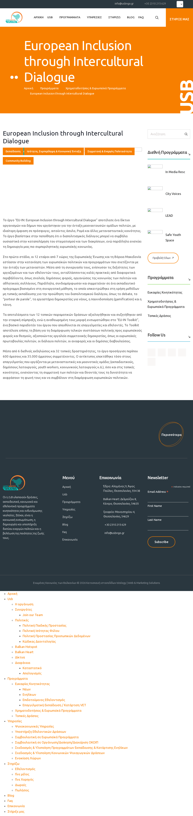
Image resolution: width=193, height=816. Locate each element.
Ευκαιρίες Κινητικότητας (165, 292)
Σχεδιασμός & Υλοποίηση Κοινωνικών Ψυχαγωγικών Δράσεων (60, 753)
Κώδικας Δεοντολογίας (39, 641)
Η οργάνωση (24, 604)
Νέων (27, 689)
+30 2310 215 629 (155, 3)
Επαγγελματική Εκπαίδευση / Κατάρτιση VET (54, 705)
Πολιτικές (22, 620)
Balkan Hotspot (26, 646)
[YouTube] (20, 3)
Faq (141, 17)
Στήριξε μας (16, 811)
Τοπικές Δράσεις (159, 315)
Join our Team (33, 615)
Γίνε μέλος (22, 774)
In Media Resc (175, 172)
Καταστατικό (32, 668)
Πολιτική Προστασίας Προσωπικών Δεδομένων (56, 636)
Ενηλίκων (29, 694)
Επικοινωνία (70, 539)
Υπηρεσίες (94, 17)
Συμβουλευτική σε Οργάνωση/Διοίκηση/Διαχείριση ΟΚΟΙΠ (56, 742)
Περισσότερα (172, 434)
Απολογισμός (32, 673)
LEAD (169, 215)
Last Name (155, 519)
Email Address (158, 492)
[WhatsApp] (40, 3)
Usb (50, 17)
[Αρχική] (14, 17)
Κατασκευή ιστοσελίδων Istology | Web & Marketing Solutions (123, 582)
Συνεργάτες (23, 609)
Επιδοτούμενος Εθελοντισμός (44, 700)
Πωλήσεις (22, 790)
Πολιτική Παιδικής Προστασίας (44, 625)
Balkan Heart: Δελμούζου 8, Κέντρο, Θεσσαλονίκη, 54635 (121, 501)
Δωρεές (20, 785)
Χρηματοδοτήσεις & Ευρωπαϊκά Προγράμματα (96, 88)
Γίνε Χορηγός (24, 779)
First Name (155, 505)
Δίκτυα (20, 657)
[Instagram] (27, 3)
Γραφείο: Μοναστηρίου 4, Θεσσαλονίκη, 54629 (119, 514)
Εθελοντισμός (25, 769)
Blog (131, 17)
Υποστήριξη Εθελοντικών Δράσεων (40, 731)
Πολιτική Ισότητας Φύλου (41, 630)
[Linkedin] (33, 3)
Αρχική (39, 17)
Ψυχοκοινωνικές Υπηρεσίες (34, 726)
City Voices (173, 193)
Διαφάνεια (22, 662)
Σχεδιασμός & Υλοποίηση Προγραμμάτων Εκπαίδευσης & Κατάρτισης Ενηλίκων (71, 747)
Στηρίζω (114, 17)
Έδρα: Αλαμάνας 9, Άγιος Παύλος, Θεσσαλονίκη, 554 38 (121, 488)
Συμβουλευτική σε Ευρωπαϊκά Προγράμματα (47, 737)
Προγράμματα (69, 17)
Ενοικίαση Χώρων (28, 758)
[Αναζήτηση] (186, 134)
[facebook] (13, 3)
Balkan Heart (24, 652)
